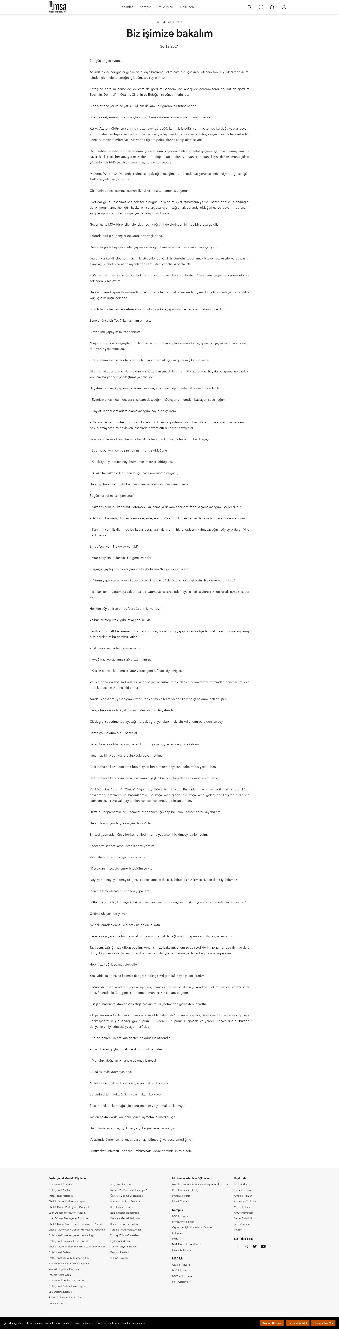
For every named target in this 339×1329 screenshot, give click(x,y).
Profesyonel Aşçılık (59, 1190)
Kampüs (145, 8)
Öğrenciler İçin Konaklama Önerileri (192, 1227)
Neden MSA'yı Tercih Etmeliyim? (128, 1190)
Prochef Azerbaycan (60, 1275)
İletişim (238, 1230)
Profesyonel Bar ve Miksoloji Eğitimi (69, 1258)
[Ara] (250, 7)
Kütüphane (178, 1233)
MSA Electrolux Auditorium (187, 1244)
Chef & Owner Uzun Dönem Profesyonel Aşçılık (75, 1224)
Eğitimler (126, 8)
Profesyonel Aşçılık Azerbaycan (66, 1280)
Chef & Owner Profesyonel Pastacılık (69, 1207)
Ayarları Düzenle (272, 1323)
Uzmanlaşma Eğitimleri (61, 1292)
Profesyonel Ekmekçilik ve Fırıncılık (68, 1241)
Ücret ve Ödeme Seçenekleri (126, 1196)
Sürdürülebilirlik (243, 1218)
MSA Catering (180, 1282)
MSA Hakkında (242, 1184)
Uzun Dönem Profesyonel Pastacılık (68, 1218)
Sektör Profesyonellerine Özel (65, 1297)
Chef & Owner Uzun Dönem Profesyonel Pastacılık (77, 1230)
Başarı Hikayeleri (119, 1252)
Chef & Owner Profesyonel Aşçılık (68, 1201)
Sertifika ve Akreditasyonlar (125, 1230)
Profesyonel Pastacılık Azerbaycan (67, 1286)
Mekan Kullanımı (181, 1250)
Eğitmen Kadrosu (120, 1241)
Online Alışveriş (181, 1265)
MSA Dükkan (179, 1270)
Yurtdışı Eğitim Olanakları (124, 1235)
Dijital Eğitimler (181, 1201)
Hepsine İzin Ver (323, 1323)
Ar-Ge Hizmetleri (243, 1213)
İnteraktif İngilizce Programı (64, 1269)
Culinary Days (56, 1303)
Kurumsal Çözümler (245, 1201)
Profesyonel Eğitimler (61, 1184)
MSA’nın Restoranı (182, 1276)
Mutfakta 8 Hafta (181, 1196)
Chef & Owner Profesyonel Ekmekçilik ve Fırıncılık (77, 1247)
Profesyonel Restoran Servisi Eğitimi (69, 1263)
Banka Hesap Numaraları (124, 1224)
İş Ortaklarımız (242, 1224)
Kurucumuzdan (242, 1190)
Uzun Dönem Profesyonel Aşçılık (67, 1213)
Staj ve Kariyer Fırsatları (123, 1247)
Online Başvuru (119, 1258)
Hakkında (187, 8)
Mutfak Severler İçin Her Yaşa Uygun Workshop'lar (200, 1184)
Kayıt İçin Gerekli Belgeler (125, 1218)
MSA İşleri (166, 8)
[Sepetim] (272, 7)
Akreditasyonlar (243, 1196)
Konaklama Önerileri (122, 1207)
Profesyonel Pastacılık (61, 1196)
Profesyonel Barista (59, 1252)
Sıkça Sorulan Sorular (122, 1184)
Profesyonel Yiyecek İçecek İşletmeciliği (71, 1235)
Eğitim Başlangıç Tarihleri (124, 1213)
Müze (175, 1239)
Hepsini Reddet (298, 1323)
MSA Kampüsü (180, 1216)
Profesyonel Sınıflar (183, 1222)
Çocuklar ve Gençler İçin (186, 1190)
